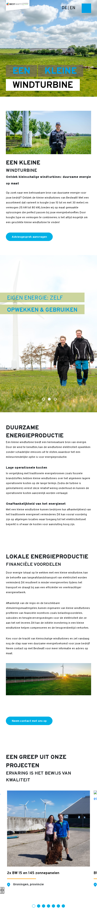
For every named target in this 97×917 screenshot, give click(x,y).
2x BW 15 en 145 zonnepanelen (33, 873)
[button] (33, 906)
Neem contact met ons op (29, 721)
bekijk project (52, 851)
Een (21, 71)
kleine (60, 71)
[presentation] (1, 890)
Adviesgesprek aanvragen (29, 237)
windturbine (42, 85)
